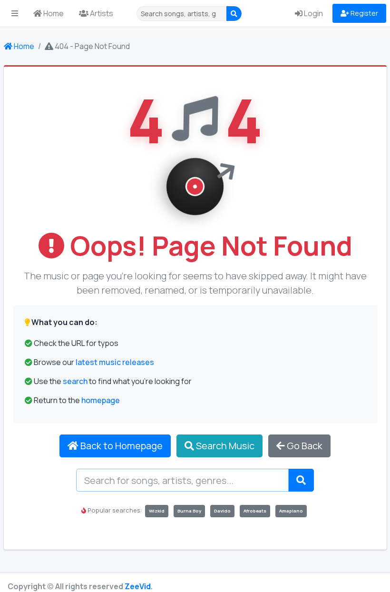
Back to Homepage (120, 445)
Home (53, 13)
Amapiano (291, 511)
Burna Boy (189, 511)
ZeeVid (138, 586)
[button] (15, 13)
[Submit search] (301, 480)
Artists (100, 13)
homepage (100, 400)
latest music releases (115, 362)
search (75, 381)
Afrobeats (255, 511)
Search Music (224, 445)
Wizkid (157, 511)
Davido (222, 511)
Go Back (303, 445)
